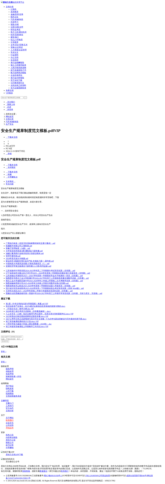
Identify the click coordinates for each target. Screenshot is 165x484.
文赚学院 (5, 401)
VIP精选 (9, 93)
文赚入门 (10, 403)
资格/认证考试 (17, 47)
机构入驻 (10, 435)
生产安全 (10, 124)
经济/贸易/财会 (17, 35)
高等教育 (14, 12)
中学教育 (14, 42)
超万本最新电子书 (18, 70)
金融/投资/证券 (17, 14)
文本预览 (10, 181)
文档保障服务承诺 (13, 396)
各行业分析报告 (17, 78)
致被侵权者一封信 (13, 376)
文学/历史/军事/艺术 (19, 45)
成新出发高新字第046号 (136, 476)
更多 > (3, 351)
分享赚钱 (10, 448)
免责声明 (10, 374)
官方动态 (10, 408)
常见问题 (10, 184)
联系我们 (10, 420)
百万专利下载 (16, 80)
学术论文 (14, 52)
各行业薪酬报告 (17, 62)
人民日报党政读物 (18, 68)
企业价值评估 (16, 75)
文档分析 (10, 411)
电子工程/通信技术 (19, 32)
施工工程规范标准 (18, 65)
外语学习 (14, 22)
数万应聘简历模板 (18, 73)
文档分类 (10, 7)
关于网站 (10, 418)
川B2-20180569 (91, 476)
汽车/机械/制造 (17, 19)
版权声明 (10, 369)
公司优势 (10, 425)
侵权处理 (10, 371)
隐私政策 (10, 388)
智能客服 (26, 471)
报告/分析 (15, 24)
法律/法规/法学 (17, 27)
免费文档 (10, 90)
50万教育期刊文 (17, 83)
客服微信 (43, 471)
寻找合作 (10, 428)
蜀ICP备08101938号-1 (53, 476)
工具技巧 (10, 406)
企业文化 (10, 423)
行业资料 (14, 55)
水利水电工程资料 (18, 85)
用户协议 (10, 386)
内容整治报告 (11, 437)
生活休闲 (14, 60)
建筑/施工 (15, 37)
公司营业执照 (104, 476)
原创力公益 (10, 440)
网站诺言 (10, 379)
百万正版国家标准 (18, 88)
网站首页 (10, 117)
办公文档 (14, 57)
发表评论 (5, 341)
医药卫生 (14, 17)
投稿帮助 (10, 394)
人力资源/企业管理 (19, 50)
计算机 (13, 9)
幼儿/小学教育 (17, 40)
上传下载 (10, 391)
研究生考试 (15, 30)
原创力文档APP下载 (14, 455)
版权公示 (10, 442)
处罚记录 (10, 445)
